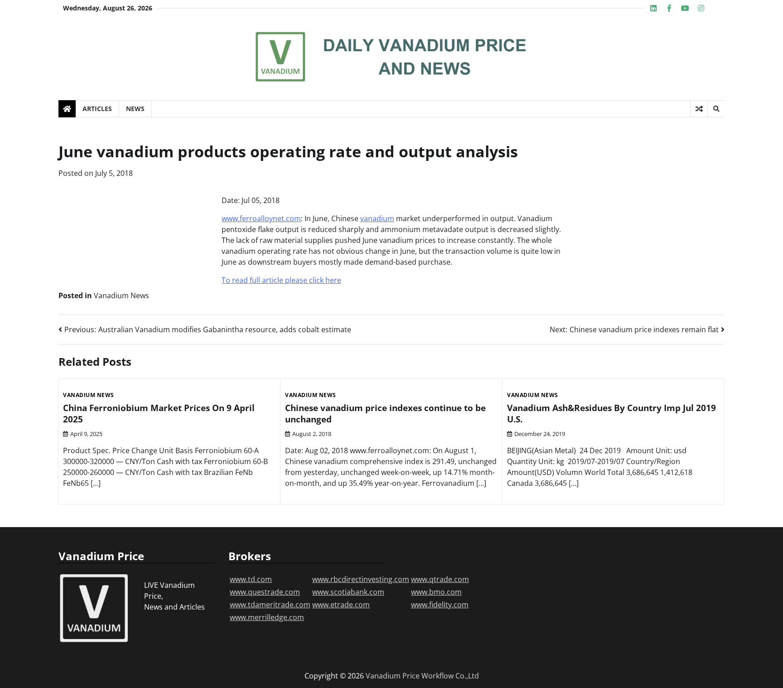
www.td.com (251, 579)
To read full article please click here (281, 280)
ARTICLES (97, 108)
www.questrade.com (265, 592)
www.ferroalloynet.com (261, 218)
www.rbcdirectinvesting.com (360, 579)
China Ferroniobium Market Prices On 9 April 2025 (159, 413)
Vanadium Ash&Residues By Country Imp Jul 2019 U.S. (611, 413)
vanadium (377, 218)
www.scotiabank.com (348, 592)
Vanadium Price (393, 676)
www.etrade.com (341, 605)
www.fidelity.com (440, 605)
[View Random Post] (699, 108)
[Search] (716, 108)
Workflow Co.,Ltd (450, 676)
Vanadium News (121, 295)
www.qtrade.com (440, 579)
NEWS (135, 108)
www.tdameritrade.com (270, 605)
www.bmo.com (436, 592)
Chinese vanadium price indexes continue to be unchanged (385, 413)
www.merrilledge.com (267, 617)
